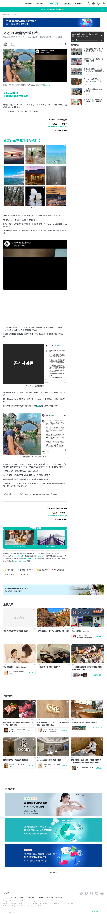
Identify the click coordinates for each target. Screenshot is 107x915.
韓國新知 (15, 15)
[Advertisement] (35, 310)
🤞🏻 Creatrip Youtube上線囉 (57, 120)
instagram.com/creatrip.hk (57, 126)
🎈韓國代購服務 (61, 130)
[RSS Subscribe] (14, 911)
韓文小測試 (95, 912)
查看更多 (52, 872)
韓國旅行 (6, 15)
